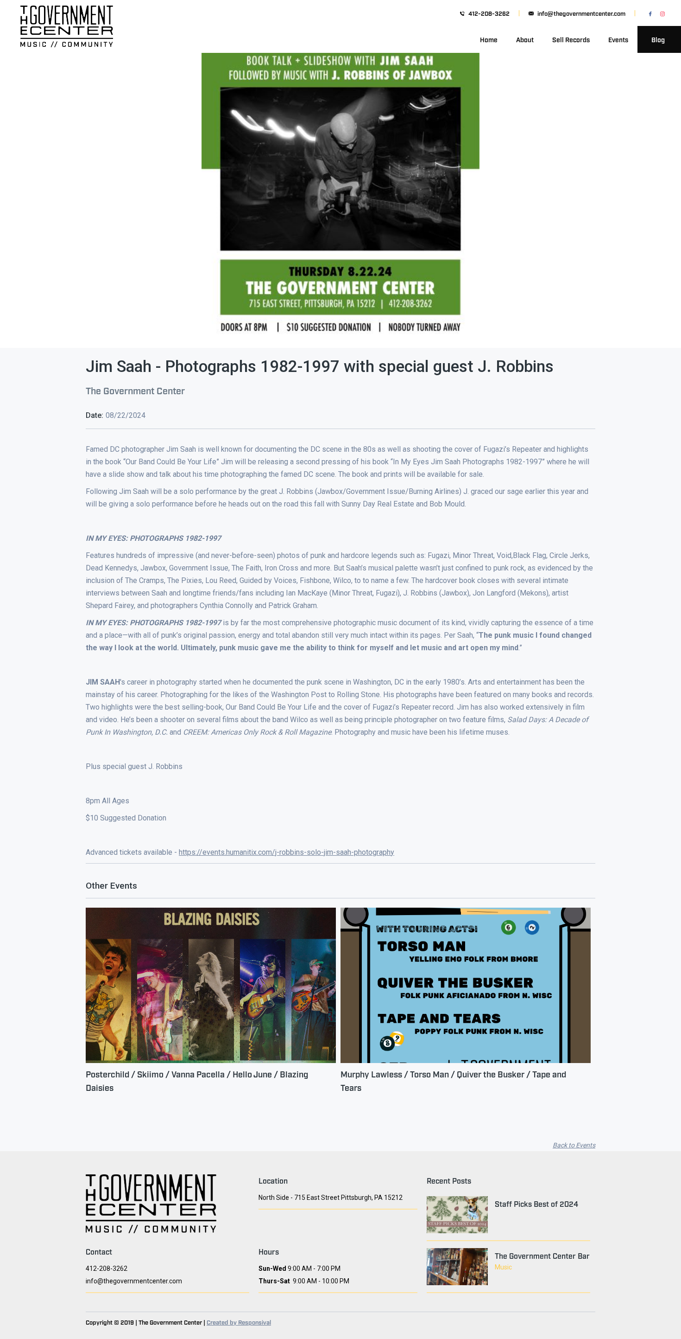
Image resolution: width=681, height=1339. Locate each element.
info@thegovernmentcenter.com (581, 13)
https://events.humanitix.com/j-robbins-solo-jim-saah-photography (286, 852)
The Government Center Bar (542, 1255)
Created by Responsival (239, 1322)
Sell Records (571, 39)
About (525, 39)
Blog (658, 39)
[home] (66, 39)
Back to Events (574, 1145)
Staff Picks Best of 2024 (536, 1203)
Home (489, 39)
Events (618, 39)
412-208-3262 (489, 13)
